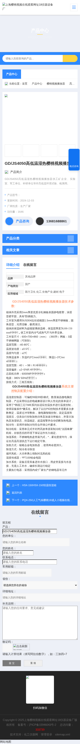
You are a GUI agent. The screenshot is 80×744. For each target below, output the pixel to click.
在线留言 (30, 265)
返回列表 (17, 492)
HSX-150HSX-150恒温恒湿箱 (39, 485)
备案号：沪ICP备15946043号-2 (37, 724)
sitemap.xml (62, 734)
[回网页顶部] (74, 153)
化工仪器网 (31, 734)
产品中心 (11, 74)
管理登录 (46, 734)
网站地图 (5, 741)
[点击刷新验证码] (21, 647)
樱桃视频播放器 (56, 83)
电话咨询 (74, 166)
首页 (24, 83)
